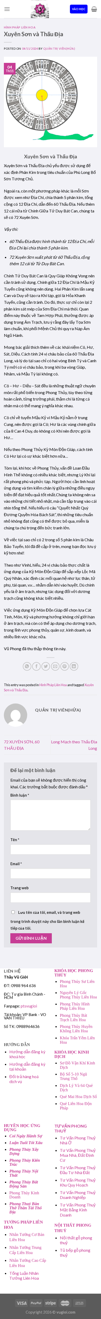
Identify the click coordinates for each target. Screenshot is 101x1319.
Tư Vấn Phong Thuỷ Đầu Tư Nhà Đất (78, 1170)
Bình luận (19, 795)
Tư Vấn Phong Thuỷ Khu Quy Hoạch (78, 1182)
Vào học (78, 9)
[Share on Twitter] (45, 666)
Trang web (19, 888)
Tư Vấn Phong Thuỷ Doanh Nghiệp (78, 1195)
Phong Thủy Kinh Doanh (24, 1195)
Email (16, 864)
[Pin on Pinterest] (64, 666)
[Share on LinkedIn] (74, 666)
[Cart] (94, 9)
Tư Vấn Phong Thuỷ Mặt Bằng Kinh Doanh (78, 1209)
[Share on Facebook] (36, 666)
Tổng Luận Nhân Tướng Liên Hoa (24, 1275)
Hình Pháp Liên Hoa (19, 27)
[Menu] (7, 9)
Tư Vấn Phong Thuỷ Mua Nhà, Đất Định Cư (78, 1155)
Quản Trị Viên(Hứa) (59, 48)
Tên (14, 840)
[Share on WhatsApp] (27, 666)
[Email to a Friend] (55, 666)
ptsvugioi (29, 1006)
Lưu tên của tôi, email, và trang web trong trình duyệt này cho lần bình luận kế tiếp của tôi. (47, 920)
